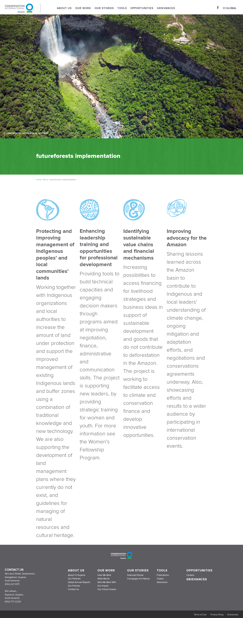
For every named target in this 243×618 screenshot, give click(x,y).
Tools (122, 8)
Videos (160, 578)
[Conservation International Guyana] (22, 12)
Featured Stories (135, 575)
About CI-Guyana (76, 575)
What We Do (103, 578)
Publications (163, 575)
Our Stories (104, 8)
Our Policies (74, 585)
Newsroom (162, 582)
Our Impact (103, 585)
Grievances (166, 8)
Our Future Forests (106, 589)
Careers (190, 575)
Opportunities (141, 8)
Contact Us (73, 589)
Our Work (83, 8)
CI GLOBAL (229, 8)
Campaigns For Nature (138, 578)
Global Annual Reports (79, 582)
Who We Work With (106, 582)
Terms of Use (200, 614)
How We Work (104, 575)
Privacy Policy (217, 614)
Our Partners (74, 578)
